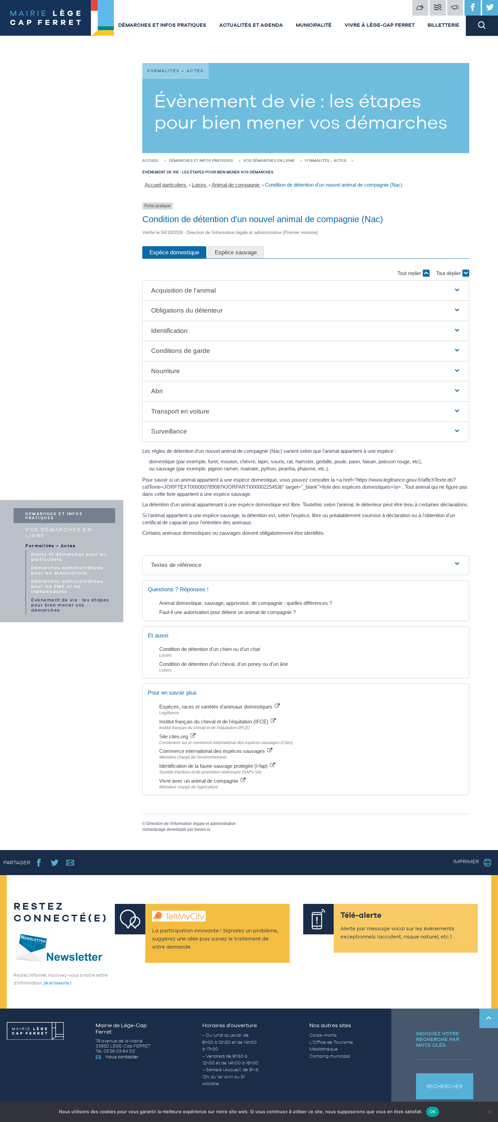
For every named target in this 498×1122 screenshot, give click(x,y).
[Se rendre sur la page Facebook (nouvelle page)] (39, 862)
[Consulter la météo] (420, 8)
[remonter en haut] (488, 1018)
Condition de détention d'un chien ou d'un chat (209, 649)
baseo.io (202, 829)
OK (433, 1111)
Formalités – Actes (50, 545)
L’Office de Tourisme (331, 1042)
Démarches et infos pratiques (162, 25)
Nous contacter (122, 1056)
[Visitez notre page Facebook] (472, 8)
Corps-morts (323, 1035)
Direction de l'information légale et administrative (191, 823)
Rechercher (444, 1086)
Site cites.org (174, 736)
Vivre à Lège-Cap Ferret (380, 25)
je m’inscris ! (57, 983)
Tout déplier (449, 273)
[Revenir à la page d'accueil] (56, 18)
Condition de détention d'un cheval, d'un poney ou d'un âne (223, 664)
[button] (306, 291)
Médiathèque (323, 1049)
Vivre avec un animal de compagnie (199, 781)
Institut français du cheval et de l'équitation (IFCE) (214, 721)
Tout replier (410, 273)
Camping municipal (329, 1056)
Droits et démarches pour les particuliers (69, 556)
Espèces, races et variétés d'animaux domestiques (216, 707)
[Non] (489, 1111)
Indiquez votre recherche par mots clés (437, 1039)
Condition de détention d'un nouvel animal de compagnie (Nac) (333, 185)
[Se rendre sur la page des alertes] (455, 8)
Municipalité (314, 25)
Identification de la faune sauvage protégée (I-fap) (214, 766)
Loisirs (200, 185)
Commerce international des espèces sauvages (212, 751)
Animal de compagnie (236, 185)
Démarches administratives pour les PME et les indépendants (67, 586)
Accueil (150, 160)
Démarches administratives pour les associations (67, 570)
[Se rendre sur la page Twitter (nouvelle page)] (54, 862)
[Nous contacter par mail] (70, 862)
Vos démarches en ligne (58, 532)
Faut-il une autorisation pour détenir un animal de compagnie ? (227, 612)
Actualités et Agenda (251, 25)
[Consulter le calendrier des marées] (438, 8)
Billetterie (443, 25)
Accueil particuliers (166, 185)
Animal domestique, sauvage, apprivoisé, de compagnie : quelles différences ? (245, 603)
